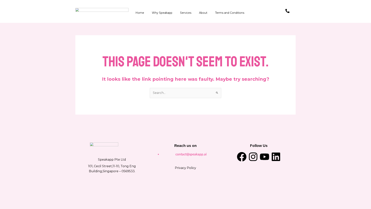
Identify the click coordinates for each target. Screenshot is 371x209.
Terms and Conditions (229, 13)
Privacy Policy (185, 168)
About (203, 13)
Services (185, 13)
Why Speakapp (162, 13)
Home (139, 13)
